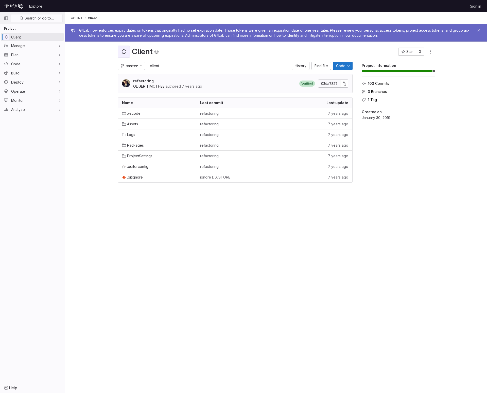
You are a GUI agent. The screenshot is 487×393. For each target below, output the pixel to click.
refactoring (143, 81)
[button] (307, 84)
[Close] (479, 30)
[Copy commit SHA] (344, 84)
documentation (364, 35)
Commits (378, 83)
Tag (372, 99)
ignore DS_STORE (215, 177)
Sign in (475, 6)
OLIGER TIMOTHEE (149, 86)
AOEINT (77, 18)
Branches (377, 91)
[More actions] (430, 52)
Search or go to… (39, 18)
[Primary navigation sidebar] (6, 18)
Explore (35, 6)
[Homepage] (14, 6)
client (154, 66)
